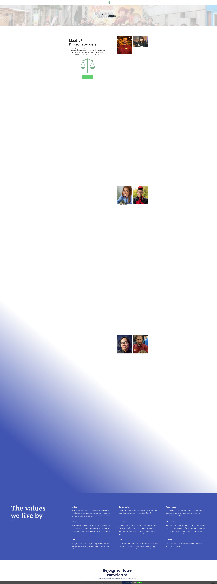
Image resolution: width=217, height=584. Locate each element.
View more (105, 583)
